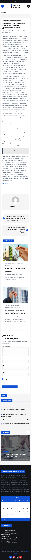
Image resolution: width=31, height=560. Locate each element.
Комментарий (6, 346)
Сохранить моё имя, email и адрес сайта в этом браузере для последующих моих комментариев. (14, 380)
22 (23, 511)
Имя (3, 358)
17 (3, 511)
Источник (5, 183)
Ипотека (14, 30)
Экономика (5, 451)
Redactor (8, 263)
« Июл (3, 519)
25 (7, 514)
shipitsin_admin (7, 30)
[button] (27, 432)
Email (4, 365)
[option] (15, 448)
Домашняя (3, 12)
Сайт (3, 372)
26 (11, 514)
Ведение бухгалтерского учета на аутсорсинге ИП (16, 419)
